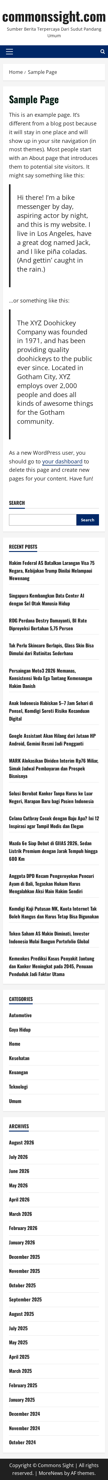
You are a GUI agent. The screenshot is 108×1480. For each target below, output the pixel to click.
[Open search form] (102, 51)
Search (17, 502)
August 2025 (21, 1313)
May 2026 (18, 1185)
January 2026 (22, 1242)
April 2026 (19, 1199)
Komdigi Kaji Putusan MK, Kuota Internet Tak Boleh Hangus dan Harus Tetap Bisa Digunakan (54, 912)
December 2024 (24, 1413)
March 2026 (20, 1213)
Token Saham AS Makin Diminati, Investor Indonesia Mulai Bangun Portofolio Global (49, 937)
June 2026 (19, 1170)
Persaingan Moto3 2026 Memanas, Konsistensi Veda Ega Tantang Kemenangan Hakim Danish (50, 678)
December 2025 (24, 1256)
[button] (9, 51)
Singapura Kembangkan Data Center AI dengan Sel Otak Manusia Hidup (46, 599)
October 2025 (22, 1285)
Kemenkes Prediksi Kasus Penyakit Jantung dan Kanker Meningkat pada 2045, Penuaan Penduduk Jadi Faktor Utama (51, 966)
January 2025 (22, 1399)
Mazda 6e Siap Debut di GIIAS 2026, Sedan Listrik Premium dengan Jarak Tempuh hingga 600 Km (53, 850)
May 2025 (18, 1342)
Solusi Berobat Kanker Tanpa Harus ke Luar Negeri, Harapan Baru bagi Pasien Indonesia (51, 797)
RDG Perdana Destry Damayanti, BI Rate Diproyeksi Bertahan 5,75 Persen (48, 624)
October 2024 (22, 1442)
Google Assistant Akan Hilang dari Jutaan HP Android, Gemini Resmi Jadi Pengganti (52, 739)
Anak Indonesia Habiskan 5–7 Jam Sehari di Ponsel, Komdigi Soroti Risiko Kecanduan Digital (51, 710)
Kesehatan (19, 1058)
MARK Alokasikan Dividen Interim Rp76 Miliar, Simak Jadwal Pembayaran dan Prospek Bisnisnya (53, 768)
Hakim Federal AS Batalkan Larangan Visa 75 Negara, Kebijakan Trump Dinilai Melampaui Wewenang (51, 570)
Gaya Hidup (20, 1029)
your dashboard (62, 461)
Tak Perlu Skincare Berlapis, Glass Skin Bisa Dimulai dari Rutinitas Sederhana (51, 649)
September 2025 (25, 1299)
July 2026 (18, 1156)
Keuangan (18, 1072)
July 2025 (18, 1328)
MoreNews (51, 1473)
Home (14, 1043)
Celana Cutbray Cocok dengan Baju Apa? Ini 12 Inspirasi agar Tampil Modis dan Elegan (54, 822)
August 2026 (21, 1142)
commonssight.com (54, 16)
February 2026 (23, 1227)
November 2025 (24, 1270)
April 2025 (19, 1356)
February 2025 (23, 1385)
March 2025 (20, 1370)
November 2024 (24, 1428)
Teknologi (18, 1086)
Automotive (20, 1015)
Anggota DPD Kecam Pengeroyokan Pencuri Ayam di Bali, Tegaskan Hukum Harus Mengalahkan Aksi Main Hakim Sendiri (51, 883)
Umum (15, 1101)
